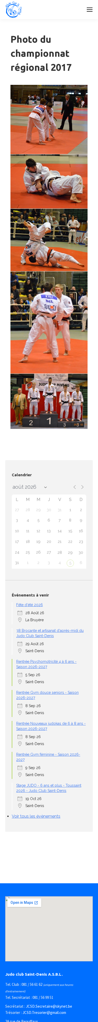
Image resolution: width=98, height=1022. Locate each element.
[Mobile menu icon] (90, 10)
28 (59, 552)
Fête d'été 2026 (29, 605)
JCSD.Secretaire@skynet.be (49, 1006)
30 (81, 552)
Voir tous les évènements (36, 816)
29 (70, 552)
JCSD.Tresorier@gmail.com (44, 1012)
